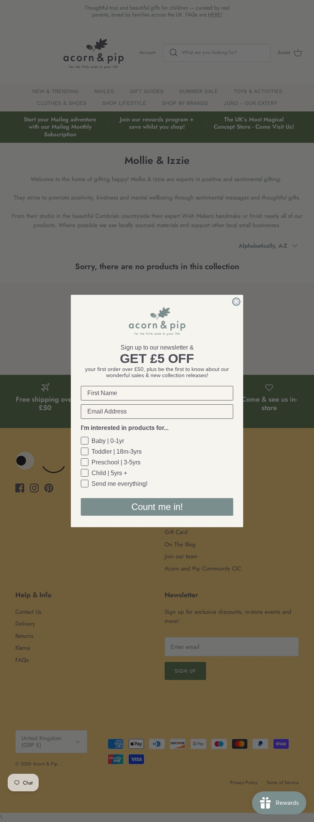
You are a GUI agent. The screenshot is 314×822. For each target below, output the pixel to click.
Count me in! (157, 507)
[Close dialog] (236, 302)
